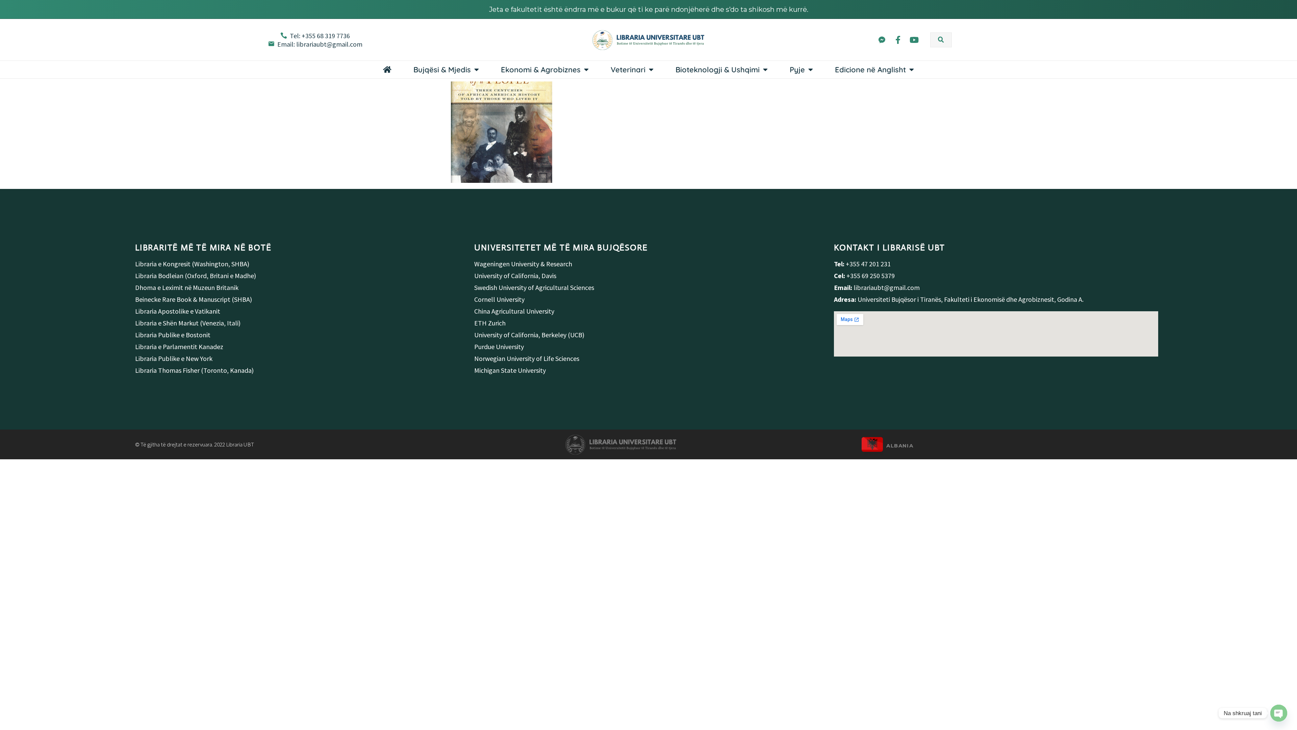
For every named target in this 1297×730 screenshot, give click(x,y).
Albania (899, 445)
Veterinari (628, 69)
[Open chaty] (1278, 713)
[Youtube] (914, 39)
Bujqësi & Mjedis (442, 69)
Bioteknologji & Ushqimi (718, 69)
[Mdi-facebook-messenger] (881, 39)
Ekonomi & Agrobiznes (541, 69)
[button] (941, 39)
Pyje (797, 69)
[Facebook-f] (898, 39)
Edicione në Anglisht (870, 69)
